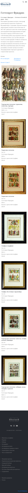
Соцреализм (5, 471)
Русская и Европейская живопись (11, 469)
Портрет (4, 440)
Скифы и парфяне (7, 246)
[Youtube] (17, 425)
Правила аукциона (7, 478)
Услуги (3, 480)
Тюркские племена (7, 150)
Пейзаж (4, 442)
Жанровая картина (7, 459)
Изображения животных (8, 467)
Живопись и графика (7, 438)
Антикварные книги (7, 446)
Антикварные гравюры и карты (10, 448)
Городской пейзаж (7, 463)
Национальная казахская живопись (11, 461)
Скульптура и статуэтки (8, 450)
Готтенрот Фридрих (7, 108)
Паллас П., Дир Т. (5, 62)
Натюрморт (5, 444)
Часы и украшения (7, 452)
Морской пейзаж (6, 465)
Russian (24, 491)
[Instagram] (14, 425)
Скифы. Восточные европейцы (11, 292)
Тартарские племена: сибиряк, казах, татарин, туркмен (13, 387)
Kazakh (20, 491)
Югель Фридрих (5, 58)
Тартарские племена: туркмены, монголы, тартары (12, 105)
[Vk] (11, 425)
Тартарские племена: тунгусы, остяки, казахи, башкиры (13, 339)
